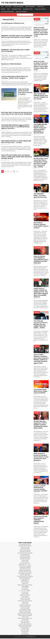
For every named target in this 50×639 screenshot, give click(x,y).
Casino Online (25, 587)
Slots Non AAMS (25, 631)
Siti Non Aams (25, 632)
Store (8, 9)
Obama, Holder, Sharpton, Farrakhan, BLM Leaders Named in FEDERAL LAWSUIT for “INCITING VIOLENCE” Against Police (41, 359)
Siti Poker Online (25, 628)
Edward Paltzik (40, 6)
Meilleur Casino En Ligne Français (25, 584)
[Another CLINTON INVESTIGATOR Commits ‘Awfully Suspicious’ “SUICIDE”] (41, 483)
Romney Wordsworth (30, 6)
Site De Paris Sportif (25, 608)
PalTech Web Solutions (31, 636)
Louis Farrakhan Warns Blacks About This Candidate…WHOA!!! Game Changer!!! (14, 77)
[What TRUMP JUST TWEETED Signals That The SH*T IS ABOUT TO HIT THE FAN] (41, 91)
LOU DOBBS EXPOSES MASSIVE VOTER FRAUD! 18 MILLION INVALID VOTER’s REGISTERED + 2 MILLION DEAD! (40, 129)
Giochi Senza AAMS (25, 629)
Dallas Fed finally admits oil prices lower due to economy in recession (25, 91)
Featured (3, 9)
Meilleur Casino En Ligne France (25, 618)
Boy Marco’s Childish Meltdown (11, 64)
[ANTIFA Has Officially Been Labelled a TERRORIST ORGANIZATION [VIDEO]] (41, 514)
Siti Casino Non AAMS (25, 606)
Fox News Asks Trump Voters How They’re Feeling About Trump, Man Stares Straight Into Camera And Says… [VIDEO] (41, 162)
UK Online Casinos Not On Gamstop (25, 576)
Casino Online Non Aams (25, 568)
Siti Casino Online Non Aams (25, 571)
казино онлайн (25, 593)
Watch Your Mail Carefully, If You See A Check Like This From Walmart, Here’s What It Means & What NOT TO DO (41, 32)
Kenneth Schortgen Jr (18, 6)
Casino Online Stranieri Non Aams (25, 553)
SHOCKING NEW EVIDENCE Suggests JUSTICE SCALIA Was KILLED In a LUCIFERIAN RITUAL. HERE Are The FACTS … (15, 126)
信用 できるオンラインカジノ (25, 564)
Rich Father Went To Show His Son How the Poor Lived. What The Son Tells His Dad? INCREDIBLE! (16, 113)
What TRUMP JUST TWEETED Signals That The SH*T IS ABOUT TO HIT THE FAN (41, 96)
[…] (2, 31)
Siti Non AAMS (25, 619)
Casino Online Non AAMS (25, 609)
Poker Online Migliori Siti (25, 627)
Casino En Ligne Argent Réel (25, 624)
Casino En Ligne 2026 (25, 599)
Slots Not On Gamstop (25, 558)
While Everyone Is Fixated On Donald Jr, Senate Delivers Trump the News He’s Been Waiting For (41, 457)
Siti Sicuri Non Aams (25, 548)
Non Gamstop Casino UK (25, 557)
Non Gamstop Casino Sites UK (25, 573)
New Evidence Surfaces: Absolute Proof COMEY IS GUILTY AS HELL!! (41, 225)
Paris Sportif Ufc (25, 589)
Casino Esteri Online (25, 621)
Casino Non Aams (25, 582)
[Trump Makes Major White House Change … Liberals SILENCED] (41, 387)
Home (2, 6)
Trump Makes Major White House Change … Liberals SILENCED (41, 391)
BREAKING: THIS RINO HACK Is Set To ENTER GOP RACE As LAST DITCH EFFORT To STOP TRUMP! (16, 36)
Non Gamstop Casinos (28, 9)
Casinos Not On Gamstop (40, 9)
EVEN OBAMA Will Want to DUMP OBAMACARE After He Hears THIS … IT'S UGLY (16, 141)
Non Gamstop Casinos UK (25, 544)
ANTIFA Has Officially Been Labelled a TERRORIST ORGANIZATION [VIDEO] (40, 520)
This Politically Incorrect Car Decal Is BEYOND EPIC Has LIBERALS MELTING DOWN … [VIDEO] (40, 324)
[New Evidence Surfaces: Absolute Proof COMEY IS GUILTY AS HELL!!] (41, 220)
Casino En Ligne (25, 560)
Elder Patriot (8, 6)
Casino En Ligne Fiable (25, 574)
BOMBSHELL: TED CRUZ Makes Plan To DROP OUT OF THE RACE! (15, 50)
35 (14, 171)
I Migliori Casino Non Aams (25, 570)
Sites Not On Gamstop (25, 555)
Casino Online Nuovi (25, 547)
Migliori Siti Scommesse (25, 595)
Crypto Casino (25, 583)
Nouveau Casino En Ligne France (25, 600)
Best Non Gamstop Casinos (25, 577)
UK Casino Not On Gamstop (25, 566)
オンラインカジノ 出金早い (25, 590)
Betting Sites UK (25, 580)
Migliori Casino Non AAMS (25, 605)
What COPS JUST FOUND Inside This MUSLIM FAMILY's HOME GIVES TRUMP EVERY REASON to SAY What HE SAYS (16, 156)
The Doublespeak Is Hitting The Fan (12, 23)
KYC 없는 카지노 (25, 592)
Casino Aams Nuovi (25, 622)
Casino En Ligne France (25, 563)
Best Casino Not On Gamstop (25, 545)
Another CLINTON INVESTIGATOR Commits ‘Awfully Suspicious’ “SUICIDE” (40, 488)
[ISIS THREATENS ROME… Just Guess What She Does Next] (41, 191)
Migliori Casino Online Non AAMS (25, 614)
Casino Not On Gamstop (25, 551)
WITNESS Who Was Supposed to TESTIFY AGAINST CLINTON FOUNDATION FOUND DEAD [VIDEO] (41, 424)
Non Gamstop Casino (16, 9)
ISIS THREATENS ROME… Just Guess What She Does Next (40, 195)
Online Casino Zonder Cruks (7, 11)
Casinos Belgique (25, 586)
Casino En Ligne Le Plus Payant (25, 615)
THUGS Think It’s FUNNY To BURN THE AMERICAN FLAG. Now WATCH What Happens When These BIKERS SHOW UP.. (41, 293)
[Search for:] (25, 14)
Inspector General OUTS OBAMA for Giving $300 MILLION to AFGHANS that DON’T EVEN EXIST (41, 259)
